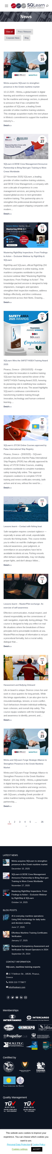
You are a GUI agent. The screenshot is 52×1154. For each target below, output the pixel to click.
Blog (26, 38)
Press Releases (24, 32)
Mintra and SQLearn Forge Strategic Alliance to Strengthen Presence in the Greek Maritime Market (25, 764)
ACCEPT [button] (37, 1149)
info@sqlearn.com (17, 987)
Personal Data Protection (18, 1144)
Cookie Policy (38, 1144)
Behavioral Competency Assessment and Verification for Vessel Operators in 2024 (30, 948)
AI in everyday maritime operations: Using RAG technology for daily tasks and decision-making (28, 919)
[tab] (9, 32)
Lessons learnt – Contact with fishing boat (23, 526)
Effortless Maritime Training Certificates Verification (29, 934)
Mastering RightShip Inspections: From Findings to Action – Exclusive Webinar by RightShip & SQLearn (26, 256)
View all (9, 32)
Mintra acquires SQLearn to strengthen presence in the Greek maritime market (29, 863)
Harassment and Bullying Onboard (19, 685)
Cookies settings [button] (20, 1149)
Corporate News (12, 38)
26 (42, 822)
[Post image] (6, 862)
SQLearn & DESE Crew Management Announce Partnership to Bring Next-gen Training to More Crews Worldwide (25, 168)
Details (7, 125)
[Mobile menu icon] (6, 6)
